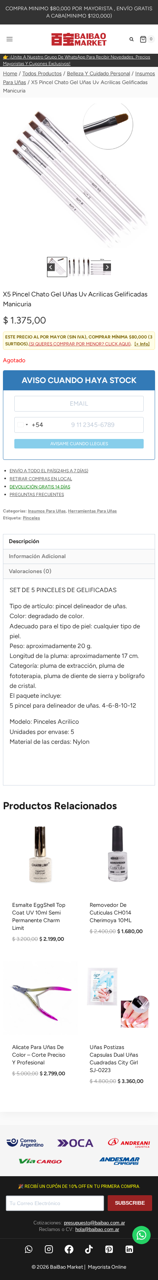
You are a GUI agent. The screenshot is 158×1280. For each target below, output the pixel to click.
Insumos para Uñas (47, 511)
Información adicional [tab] (37, 556)
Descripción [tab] (24, 541)
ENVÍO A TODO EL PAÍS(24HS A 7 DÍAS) (49, 470)
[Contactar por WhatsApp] (141, 1235)
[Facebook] (69, 1249)
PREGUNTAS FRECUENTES (37, 494)
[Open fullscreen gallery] (148, 248)
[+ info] (142, 343)
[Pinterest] (109, 1249)
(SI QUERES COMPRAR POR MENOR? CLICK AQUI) (79, 343)
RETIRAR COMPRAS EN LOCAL (41, 478)
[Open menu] (10, 39)
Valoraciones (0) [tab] (30, 571)
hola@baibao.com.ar (97, 1229)
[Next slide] (107, 267)
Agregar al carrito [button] (118, 956)
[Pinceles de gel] (79, 179)
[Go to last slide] (51, 267)
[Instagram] (49, 1249)
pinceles (31, 517)
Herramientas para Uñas (92, 511)
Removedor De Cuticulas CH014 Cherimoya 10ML (111, 913)
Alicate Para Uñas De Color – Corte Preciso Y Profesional (38, 1055)
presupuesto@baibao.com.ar (94, 1223)
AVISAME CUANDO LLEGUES (79, 443)
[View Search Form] (131, 39)
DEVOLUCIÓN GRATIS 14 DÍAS (40, 486)
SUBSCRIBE (130, 1203)
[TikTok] (89, 1249)
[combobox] (29, 424)
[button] (57, 267)
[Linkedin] (129, 1249)
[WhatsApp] (28, 1249)
